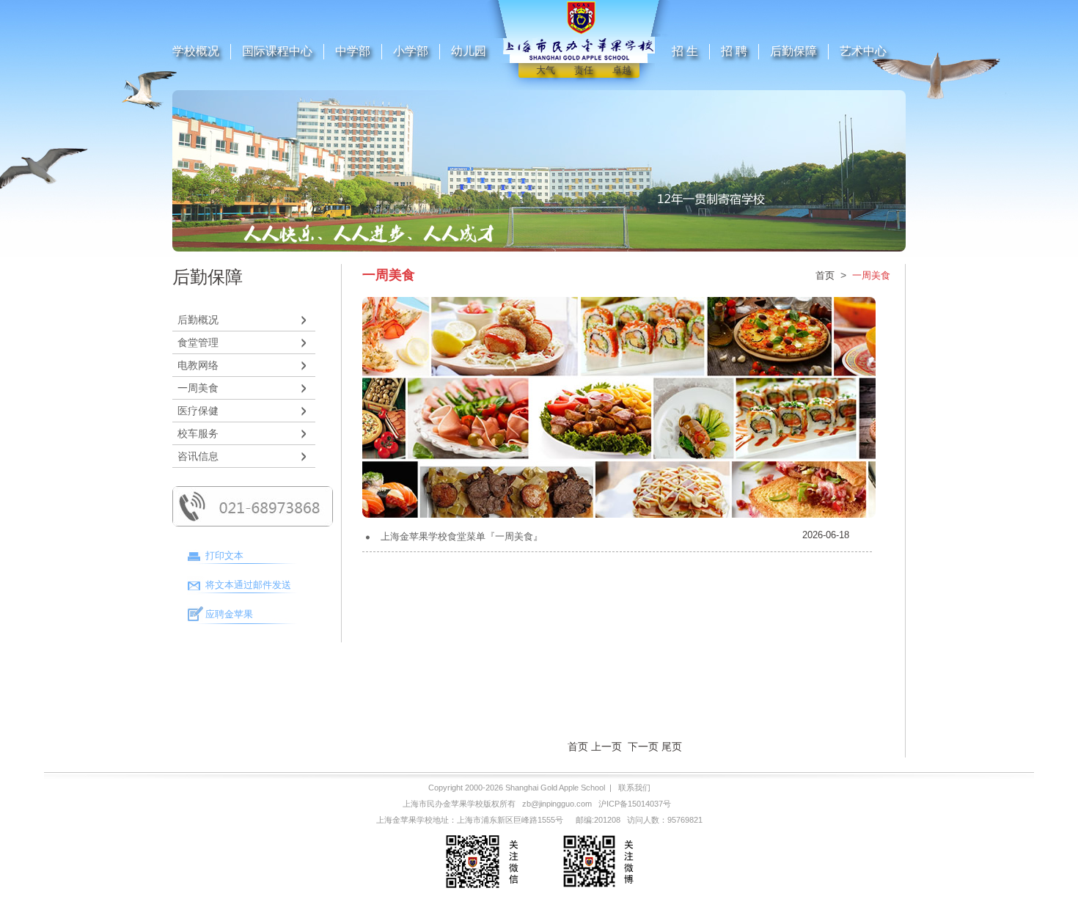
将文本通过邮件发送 (248, 584)
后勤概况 (198, 320)
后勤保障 (793, 51)
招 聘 (734, 51)
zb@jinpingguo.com (557, 803)
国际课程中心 (277, 51)
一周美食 (198, 388)
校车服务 (198, 433)
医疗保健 (198, 411)
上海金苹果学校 (404, 819)
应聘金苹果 (229, 614)
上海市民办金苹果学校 (443, 803)
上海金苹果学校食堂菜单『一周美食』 (462, 536)
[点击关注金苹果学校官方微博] (597, 890)
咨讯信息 (198, 456)
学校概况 (195, 51)
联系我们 (634, 787)
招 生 (685, 51)
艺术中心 (863, 51)
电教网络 (198, 365)
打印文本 (224, 555)
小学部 (410, 51)
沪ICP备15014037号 (634, 803)
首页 (825, 275)
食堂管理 (198, 342)
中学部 (352, 51)
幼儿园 (468, 51)
